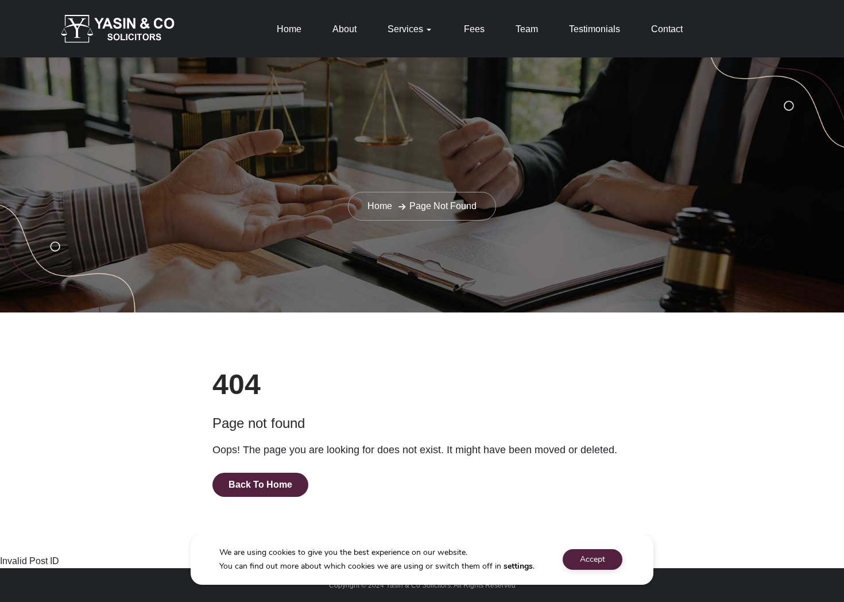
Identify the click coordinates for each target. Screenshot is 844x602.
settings (518, 566)
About (344, 29)
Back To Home (260, 484)
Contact (667, 29)
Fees (474, 29)
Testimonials (594, 29)
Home (289, 29)
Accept (592, 559)
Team (527, 29)
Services (405, 29)
